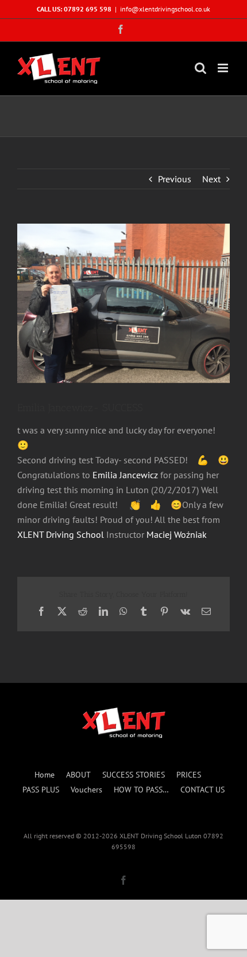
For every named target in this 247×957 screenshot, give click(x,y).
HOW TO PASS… (141, 789)
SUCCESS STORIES (133, 774)
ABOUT (78, 774)
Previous (174, 179)
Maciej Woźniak (176, 534)
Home (44, 774)
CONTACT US (202, 789)
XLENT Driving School (60, 534)
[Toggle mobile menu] (224, 68)
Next (211, 179)
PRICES (188, 774)
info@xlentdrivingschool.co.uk (165, 9)
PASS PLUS (40, 789)
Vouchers (86, 789)
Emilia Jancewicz (125, 475)
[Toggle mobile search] (200, 68)
